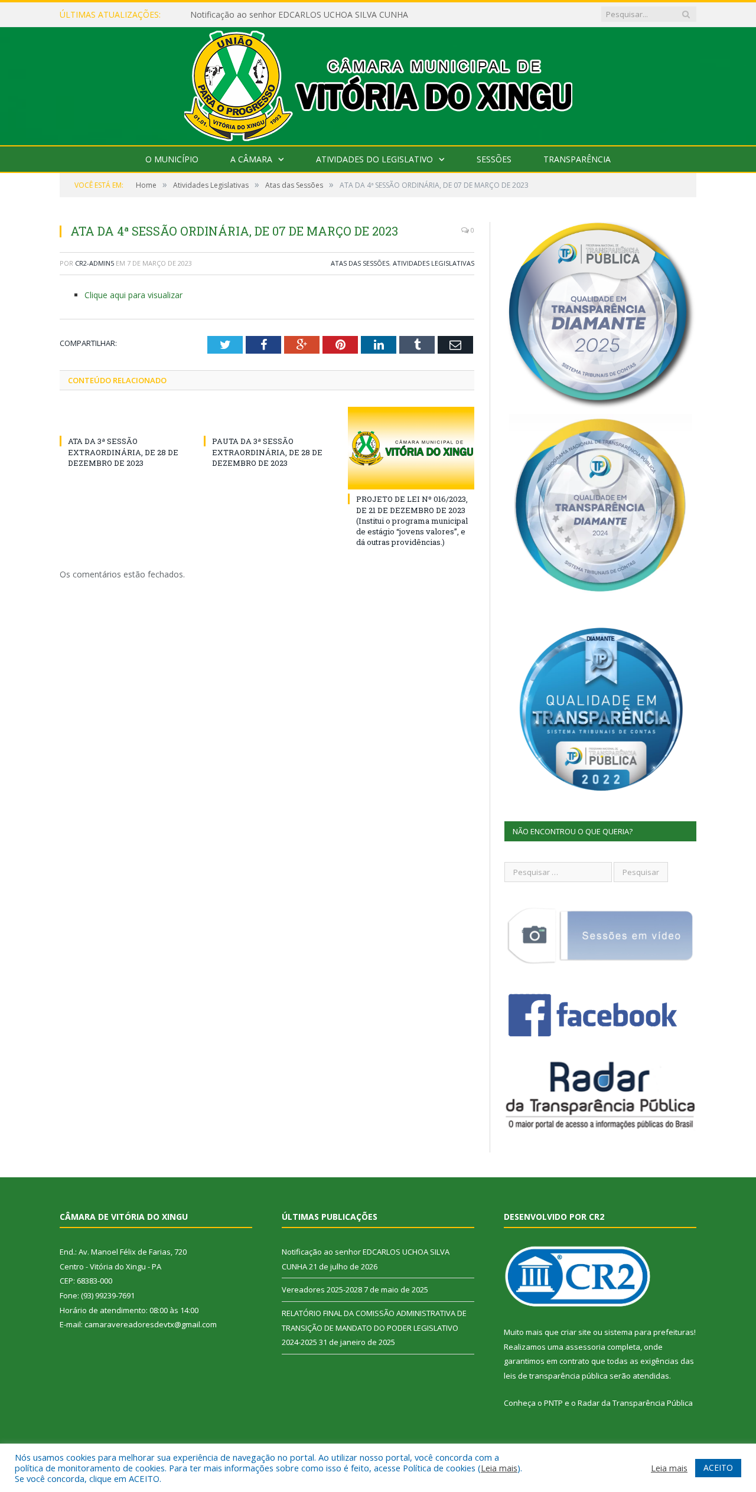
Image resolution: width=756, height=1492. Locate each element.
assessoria (585, 1346)
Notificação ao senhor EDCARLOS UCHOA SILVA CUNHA (299, 14)
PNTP (553, 1403)
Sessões (494, 159)
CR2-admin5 (94, 263)
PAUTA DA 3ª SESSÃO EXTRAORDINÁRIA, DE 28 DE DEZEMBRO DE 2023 (267, 452)
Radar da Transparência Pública (635, 1403)
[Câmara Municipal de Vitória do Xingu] (378, 83)
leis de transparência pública (556, 1375)
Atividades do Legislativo (374, 159)
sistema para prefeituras (649, 1332)
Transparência (577, 159)
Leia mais (499, 1467)
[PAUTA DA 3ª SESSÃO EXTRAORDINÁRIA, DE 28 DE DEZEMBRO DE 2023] (267, 419)
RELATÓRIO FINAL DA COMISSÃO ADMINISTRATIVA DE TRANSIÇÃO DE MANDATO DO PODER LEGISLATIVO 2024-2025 (374, 1327)
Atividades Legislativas (433, 263)
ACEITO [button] (718, 1467)
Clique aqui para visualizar (133, 295)
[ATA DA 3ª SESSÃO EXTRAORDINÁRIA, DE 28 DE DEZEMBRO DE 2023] (123, 419)
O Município (171, 159)
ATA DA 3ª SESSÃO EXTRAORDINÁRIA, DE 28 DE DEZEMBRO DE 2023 (123, 452)
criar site (576, 1332)
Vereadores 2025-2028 (322, 1289)
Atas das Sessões (360, 263)
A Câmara (251, 159)
